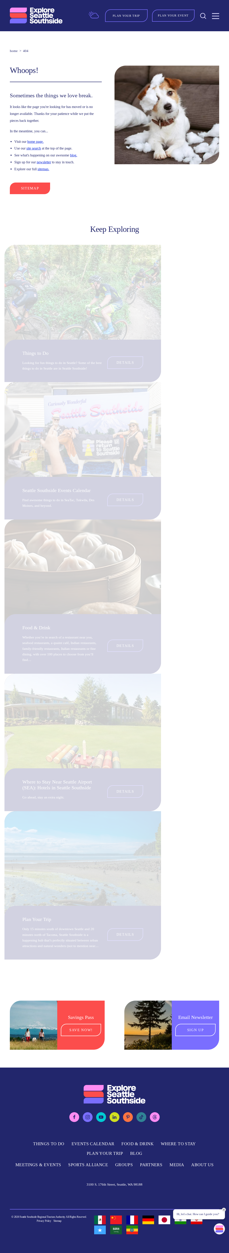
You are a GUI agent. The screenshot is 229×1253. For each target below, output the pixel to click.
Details (125, 362)
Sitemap (30, 188)
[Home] (36, 15)
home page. (35, 141)
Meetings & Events (38, 1164)
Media (177, 1164)
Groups (124, 1164)
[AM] (132, 1230)
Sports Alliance (88, 1164)
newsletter (44, 162)
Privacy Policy (44, 1220)
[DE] (148, 1220)
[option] (100, 1220)
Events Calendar (93, 1143)
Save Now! (81, 1030)
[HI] (180, 1220)
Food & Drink (36, 627)
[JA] (164, 1220)
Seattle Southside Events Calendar (56, 490)
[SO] (100, 1230)
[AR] (116, 1230)
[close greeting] (224, 1210)
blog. (73, 155)
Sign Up (195, 1030)
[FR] (132, 1220)
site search (33, 148)
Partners (151, 1164)
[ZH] (116, 1220)
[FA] (197, 1220)
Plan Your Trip (36, 919)
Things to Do (35, 353)
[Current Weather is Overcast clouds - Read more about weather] (93, 15)
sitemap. (43, 169)
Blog (136, 1153)
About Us (202, 1164)
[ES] (100, 1220)
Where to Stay (178, 1143)
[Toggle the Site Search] (203, 15)
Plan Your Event (173, 15)
